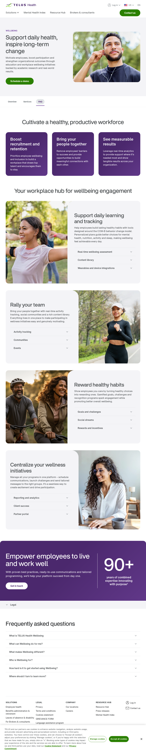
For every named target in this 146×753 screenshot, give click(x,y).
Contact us (130, 13)
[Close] (141, 739)
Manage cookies (97, 739)
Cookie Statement (53, 746)
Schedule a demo (19, 81)
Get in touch (16, 586)
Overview (12, 101)
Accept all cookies (118, 739)
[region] (73, 739)
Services (27, 101)
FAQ (40, 101)
